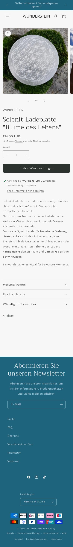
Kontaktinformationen (36, 539)
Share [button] (10, 315)
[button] (7, 16)
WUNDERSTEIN (35, 529)
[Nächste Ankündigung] (66, 5)
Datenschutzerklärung (29, 533)
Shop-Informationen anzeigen (25, 190)
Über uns (13, 435)
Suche (11, 419)
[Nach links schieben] (28, 101)
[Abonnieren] (61, 404)
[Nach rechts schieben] (45, 101)
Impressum (14, 452)
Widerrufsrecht (51, 533)
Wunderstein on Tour (20, 444)
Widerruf (13, 461)
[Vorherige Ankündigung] (7, 5)
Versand (19, 141)
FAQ (10, 427)
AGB (64, 533)
